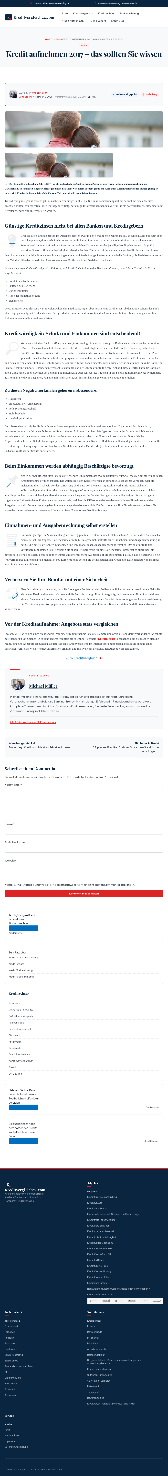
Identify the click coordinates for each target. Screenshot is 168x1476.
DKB (7, 1372)
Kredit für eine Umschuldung (24, 957)
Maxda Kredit (11, 1383)
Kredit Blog (118, 20)
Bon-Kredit (10, 1389)
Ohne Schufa (98, 20)
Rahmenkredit (16, 1022)
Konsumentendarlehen (21, 1060)
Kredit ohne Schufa (97, 1208)
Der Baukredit (16, 1073)
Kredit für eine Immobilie (21, 976)
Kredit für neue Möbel (98, 1277)
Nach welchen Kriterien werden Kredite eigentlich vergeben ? (118, 1288)
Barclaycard (11, 1349)
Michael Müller (38, 92)
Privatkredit (15, 1048)
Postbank (10, 1343)
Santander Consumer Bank (19, 1366)
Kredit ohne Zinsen (97, 1283)
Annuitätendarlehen (19, 1054)
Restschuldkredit (96, 1354)
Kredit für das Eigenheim (100, 1242)
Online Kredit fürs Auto (21, 1009)
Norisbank (10, 1337)
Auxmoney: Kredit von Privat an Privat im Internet (40, 747)
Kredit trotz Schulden (98, 1225)
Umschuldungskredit (20, 1028)
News (57, 39)
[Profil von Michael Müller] (18, 683)
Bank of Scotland (14, 1354)
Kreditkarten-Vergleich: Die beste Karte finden (111, 1403)
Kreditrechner (106, 13)
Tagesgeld (93, 1392)
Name (9, 824)
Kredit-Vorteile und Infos (100, 1294)
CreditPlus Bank (13, 1377)
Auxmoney (10, 1395)
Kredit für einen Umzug (21, 970)
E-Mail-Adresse (16, 842)
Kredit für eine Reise (97, 1265)
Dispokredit (15, 1035)
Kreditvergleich (82, 13)
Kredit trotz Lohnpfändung (101, 1219)
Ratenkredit (15, 1003)
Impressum (10, 1441)
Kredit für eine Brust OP (99, 1254)
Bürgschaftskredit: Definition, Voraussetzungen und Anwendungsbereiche (114, 1362)
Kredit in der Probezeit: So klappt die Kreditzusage (113, 1214)
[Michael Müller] (13, 94)
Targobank (10, 1331)
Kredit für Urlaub (95, 1260)
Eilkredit (13, 1067)
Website (10, 860)
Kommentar (13, 784)
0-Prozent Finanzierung (99, 1375)
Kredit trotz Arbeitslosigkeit (101, 1237)
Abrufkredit (15, 1041)
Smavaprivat (11, 1326)
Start (65, 13)
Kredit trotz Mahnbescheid (101, 1231)
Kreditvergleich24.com (25, 1469)
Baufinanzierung (129, 13)
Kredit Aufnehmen (73, 20)
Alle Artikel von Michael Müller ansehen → (33, 721)
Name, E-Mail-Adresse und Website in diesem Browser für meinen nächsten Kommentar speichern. (70, 884)
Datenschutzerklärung (16, 1446)
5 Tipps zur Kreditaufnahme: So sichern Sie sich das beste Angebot (126, 749)
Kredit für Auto (16, 963)
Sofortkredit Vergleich (21, 1016)
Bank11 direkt (11, 1360)
